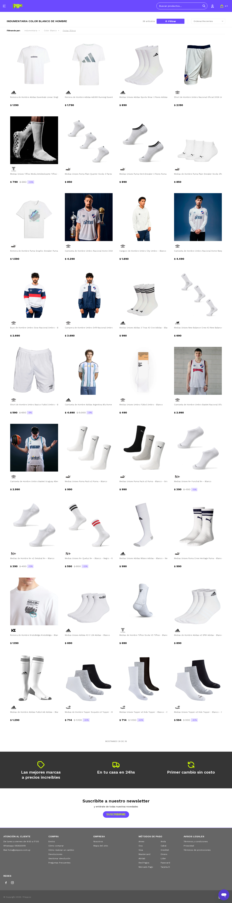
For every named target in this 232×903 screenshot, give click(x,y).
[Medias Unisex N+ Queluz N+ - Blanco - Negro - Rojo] (89, 524)
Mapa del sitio (100, 846)
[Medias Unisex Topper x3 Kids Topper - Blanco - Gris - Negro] (143, 678)
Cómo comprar (56, 846)
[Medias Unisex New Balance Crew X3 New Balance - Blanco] (198, 294)
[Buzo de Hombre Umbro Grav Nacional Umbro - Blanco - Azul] (34, 294)
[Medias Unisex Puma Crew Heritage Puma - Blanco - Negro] (198, 524)
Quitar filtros (69, 30)
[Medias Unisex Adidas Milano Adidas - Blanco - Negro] (143, 524)
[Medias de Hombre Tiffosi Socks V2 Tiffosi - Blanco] (143, 601)
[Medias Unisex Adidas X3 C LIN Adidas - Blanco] (89, 601)
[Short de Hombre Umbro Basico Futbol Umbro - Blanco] (34, 371)
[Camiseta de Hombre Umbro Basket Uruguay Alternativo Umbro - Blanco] (34, 448)
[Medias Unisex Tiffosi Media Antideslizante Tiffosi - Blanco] (34, 140)
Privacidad (189, 846)
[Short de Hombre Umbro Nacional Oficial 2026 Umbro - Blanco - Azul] (198, 63)
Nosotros (98, 841)
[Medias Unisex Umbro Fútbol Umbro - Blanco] (143, 371)
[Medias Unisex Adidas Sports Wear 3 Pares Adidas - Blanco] (143, 63)
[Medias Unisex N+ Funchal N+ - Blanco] (198, 448)
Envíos (51, 841)
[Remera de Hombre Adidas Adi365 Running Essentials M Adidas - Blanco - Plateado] (89, 63)
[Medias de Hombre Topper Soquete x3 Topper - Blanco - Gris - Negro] (89, 678)
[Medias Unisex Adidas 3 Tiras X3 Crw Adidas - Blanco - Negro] (143, 294)
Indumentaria (30, 31)
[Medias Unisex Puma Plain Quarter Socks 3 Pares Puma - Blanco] (89, 140)
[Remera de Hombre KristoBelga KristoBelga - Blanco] (34, 601)
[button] (204, 6)
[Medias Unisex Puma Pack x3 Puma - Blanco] (89, 448)
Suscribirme (116, 814)
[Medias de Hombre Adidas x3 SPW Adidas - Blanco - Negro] (198, 601)
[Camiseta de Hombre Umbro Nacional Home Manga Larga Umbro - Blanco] (198, 217)
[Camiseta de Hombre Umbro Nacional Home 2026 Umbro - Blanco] (89, 217)
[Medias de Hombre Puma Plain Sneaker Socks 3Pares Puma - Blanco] (198, 140)
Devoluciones (55, 854)
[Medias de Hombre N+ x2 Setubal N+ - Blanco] (34, 524)
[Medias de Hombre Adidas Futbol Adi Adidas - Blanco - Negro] (34, 678)
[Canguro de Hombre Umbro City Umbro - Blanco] (143, 217)
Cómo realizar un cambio (61, 850)
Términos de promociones (197, 850)
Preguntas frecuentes (59, 863)
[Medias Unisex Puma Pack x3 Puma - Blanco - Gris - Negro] (143, 448)
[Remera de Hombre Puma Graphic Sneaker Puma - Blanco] (34, 217)
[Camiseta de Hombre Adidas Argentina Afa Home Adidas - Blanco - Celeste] (89, 371)
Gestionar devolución (59, 858)
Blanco (50, 31)
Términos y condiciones (196, 841)
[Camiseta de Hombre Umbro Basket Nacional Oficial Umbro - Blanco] (198, 371)
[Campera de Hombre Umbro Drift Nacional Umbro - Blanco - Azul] (89, 294)
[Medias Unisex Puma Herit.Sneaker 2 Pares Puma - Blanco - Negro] (143, 140)
